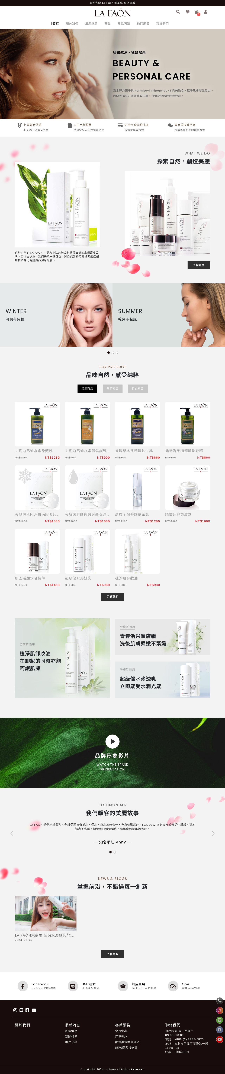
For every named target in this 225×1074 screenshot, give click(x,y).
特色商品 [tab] (137, 388)
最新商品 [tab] (87, 388)
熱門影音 (143, 23)
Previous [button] (12, 833)
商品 (108, 23)
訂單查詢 (121, 1036)
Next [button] (213, 833)
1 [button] (108, 352)
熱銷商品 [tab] (112, 388)
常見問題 (124, 23)
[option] (112, 74)
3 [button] (116, 352)
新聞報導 (71, 1036)
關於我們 (72, 23)
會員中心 (121, 1030)
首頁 (56, 23)
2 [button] (112, 352)
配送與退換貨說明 (127, 1042)
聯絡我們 (162, 23)
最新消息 (91, 23)
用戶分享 (71, 1042)
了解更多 (199, 265)
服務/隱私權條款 (126, 1047)
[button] (178, 12)
